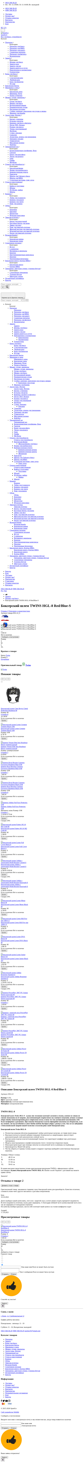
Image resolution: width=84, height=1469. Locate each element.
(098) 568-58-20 (11, 10)
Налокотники (23, 339)
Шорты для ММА (16, 178)
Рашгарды (13, 174)
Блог (7, 24)
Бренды (8, 280)
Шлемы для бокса (16, 62)
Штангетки (14, 213)
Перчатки (9, 42)
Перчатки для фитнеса (18, 54)
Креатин (13, 253)
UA (5, 28)
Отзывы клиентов (12, 18)
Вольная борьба (11, 235)
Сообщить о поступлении (10, 637)
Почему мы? (10, 16)
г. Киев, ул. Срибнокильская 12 (12, 1316)
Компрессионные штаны (27, 450)
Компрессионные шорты (27, 452)
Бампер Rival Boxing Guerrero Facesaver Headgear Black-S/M (12, 787)
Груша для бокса (16, 101)
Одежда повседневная (13, 182)
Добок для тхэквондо (17, 198)
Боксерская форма (16, 168)
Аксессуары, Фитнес (13, 115)
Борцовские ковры (17, 239)
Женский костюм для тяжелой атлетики (24, 229)
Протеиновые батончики (19, 259)
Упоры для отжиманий (18, 129)
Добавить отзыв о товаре (10, 1185)
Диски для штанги (16, 156)
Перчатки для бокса (17, 46)
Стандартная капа (16, 78)
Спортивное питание (13, 243)
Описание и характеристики (19, 611)
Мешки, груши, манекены (15, 97)
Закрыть (4, 1303)
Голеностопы (14, 72)
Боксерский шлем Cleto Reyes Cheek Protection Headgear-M (14, 709)
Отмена (13, 1274)
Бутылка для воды (16, 121)
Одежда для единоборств (14, 164)
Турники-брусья (16, 274)
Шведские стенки (16, 276)
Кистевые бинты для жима (20, 223)
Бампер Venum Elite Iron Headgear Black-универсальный (13, 747)
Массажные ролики (17, 143)
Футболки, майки (16, 190)
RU (2, 28)
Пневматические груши (18, 107)
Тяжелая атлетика (12, 217)
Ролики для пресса (17, 127)
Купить (4, 720)
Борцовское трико (16, 241)
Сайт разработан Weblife (10, 1412)
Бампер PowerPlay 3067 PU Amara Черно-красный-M (13, 998)
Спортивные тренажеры (19, 272)
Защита (8, 58)
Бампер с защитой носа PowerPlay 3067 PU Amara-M (13, 1017)
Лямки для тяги (15, 225)
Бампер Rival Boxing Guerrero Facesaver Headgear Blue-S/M (12, 767)
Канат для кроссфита (17, 154)
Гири (11, 158)
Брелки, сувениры (16, 119)
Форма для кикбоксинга (19, 170)
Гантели (13, 152)
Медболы (13, 162)
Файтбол (13, 145)
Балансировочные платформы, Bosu (23, 151)
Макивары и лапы (12, 88)
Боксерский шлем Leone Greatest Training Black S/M (13, 729)
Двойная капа (15, 80)
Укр (5, 591)
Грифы (12, 160)
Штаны (12, 188)
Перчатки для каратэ (17, 50)
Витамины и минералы (18, 251)
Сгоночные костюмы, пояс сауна (22, 180)
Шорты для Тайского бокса (20, 176)
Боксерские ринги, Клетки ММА (17, 261)
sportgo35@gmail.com (32, 1331)
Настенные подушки (17, 109)
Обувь (7, 206)
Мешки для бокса (16, 103)
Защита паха (14, 64)
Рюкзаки (21, 406)
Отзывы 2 (4, 611)
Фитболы (13, 131)
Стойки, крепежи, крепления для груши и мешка (28, 111)
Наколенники (23, 338)
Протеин (13, 257)
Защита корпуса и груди (19, 68)
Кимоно (8, 194)
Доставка (8, 14)
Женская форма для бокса (27, 444)
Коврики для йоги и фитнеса (20, 123)
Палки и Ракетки (16, 95)
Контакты (9, 20)
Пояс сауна (22, 463)
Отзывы (4, 714)
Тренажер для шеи (16, 139)
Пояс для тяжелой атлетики (20, 227)
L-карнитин (14, 249)
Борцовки (13, 209)
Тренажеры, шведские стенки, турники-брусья (22, 268)
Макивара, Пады (16, 93)
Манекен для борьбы (17, 113)
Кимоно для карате (17, 200)
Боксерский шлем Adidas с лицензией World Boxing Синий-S (13, 865)
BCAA (12, 247)
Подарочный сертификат (14, 278)
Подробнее (5, 659)
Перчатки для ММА (17, 48)
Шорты (12, 192)
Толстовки (22, 471)
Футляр (12, 84)
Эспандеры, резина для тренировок (23, 137)
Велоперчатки (15, 56)
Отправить (5, 1274)
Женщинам (22, 454)
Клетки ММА (15, 267)
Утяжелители (15, 141)
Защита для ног (15, 66)
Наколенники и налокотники (20, 70)
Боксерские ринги (16, 265)
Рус (2, 591)
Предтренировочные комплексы (22, 255)
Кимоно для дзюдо (17, 202)
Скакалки (13, 135)
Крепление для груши (26, 383)
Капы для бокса (11, 74)
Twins (8, 655)
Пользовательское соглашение (16, 1393)
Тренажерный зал (12, 147)
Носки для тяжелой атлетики (20, 233)
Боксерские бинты (12, 86)
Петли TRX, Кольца (17, 125)
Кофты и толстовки (17, 186)
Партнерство (10, 22)
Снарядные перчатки (17, 52)
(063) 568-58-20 (11, 3)
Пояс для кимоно (16, 204)
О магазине (9, 581)
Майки (21, 477)
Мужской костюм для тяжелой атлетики (24, 231)
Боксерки (13, 211)
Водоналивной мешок (18, 105)
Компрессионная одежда (19, 172)
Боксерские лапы (16, 92)
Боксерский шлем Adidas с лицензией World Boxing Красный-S (14, 885)
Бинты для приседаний (18, 221)
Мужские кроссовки (17, 215)
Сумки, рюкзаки (16, 133)
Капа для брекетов (16, 82)
